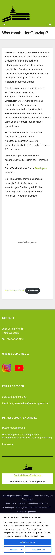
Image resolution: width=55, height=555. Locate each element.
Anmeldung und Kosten (38, 503)
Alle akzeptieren (27, 542)
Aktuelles (22, 503)
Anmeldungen (8, 507)
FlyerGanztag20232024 (14, 290)
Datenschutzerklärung (13, 428)
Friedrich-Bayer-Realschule (27, 475)
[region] (27, 534)
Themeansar (27, 499)
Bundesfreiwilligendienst (40, 507)
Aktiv (14, 503)
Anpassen (12, 549)
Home (8, 503)
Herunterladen (32, 290)
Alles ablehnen (38, 549)
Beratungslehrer (22, 507)
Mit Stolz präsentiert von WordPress (17, 496)
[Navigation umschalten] (50, 24)
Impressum (7, 444)
